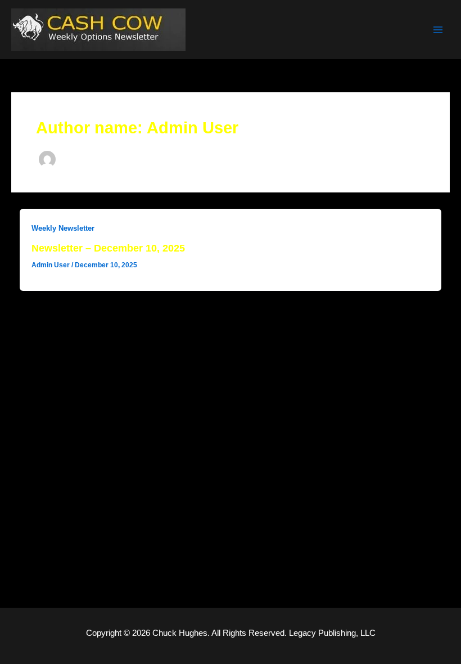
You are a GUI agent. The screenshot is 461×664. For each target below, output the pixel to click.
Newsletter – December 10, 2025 (108, 248)
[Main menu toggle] (438, 30)
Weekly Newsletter (62, 228)
